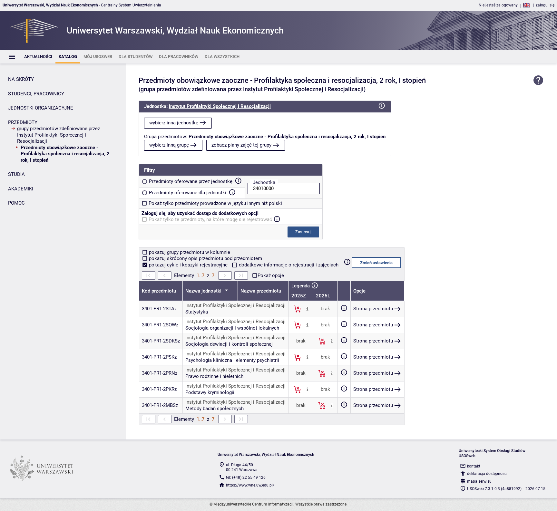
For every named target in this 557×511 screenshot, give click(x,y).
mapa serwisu (479, 481)
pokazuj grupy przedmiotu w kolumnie (189, 252)
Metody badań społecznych (214, 408)
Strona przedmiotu (373, 309)
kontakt (473, 466)
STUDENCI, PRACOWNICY (36, 94)
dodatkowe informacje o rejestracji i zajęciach (288, 265)
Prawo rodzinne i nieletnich (214, 376)
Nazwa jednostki (204, 291)
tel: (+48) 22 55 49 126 (246, 477)
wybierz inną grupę (169, 145)
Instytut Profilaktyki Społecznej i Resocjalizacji (220, 106)
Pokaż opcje (271, 275)
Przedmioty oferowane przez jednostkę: (191, 181)
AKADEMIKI (20, 189)
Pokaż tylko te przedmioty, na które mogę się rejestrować (210, 219)
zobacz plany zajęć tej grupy (241, 145)
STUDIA (16, 174)
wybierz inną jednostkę (173, 123)
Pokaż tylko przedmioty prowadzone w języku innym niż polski (215, 203)
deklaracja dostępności (487, 473)
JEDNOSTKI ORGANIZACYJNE (40, 108)
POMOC (16, 203)
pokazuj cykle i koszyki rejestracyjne (188, 265)
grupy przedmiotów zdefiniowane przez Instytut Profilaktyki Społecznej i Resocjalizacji (58, 135)
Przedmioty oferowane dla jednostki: (188, 193)
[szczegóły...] (307, 309)
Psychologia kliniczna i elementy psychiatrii (232, 360)
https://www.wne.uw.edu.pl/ (250, 485)
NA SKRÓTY (21, 79)
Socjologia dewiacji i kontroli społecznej (229, 344)
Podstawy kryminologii (209, 392)
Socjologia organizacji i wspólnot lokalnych (232, 328)
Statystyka (196, 312)
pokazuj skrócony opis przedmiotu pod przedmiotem (205, 258)
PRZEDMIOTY (22, 122)
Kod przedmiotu (159, 291)
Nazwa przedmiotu (260, 291)
